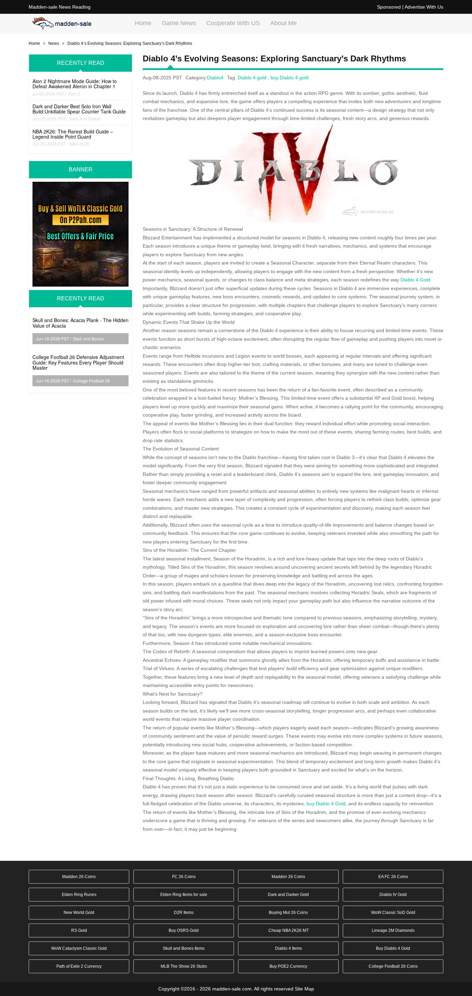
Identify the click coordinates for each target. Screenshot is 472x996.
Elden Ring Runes (79, 894)
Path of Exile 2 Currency (79, 966)
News (53, 43)
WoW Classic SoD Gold (393, 912)
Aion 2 (74, 94)
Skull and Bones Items (184, 948)
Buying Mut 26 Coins (288, 912)
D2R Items (183, 912)
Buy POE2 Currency (288, 966)
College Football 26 (91, 381)
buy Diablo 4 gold (290, 77)
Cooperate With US (233, 23)
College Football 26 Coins (393, 966)
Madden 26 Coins (79, 876)
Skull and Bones (88, 338)
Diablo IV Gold (393, 894)
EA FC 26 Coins (393, 876)
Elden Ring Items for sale (183, 894)
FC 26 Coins (184, 876)
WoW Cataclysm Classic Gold (79, 948)
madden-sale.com (232, 989)
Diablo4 (215, 77)
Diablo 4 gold (252, 77)
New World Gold (79, 912)
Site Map (304, 989)
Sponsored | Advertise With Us (410, 7)
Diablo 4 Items (288, 948)
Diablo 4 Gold (415, 279)
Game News (179, 23)
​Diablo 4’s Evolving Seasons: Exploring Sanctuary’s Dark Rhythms (129, 43)
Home (143, 23)
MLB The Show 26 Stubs (184, 966)
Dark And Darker (85, 118)
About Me (283, 23)
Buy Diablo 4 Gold (393, 948)
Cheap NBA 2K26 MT (288, 930)
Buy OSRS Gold (184, 930)
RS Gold (79, 930)
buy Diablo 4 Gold (326, 803)
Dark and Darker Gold (288, 894)
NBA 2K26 (79, 144)
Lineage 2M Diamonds (393, 930)
